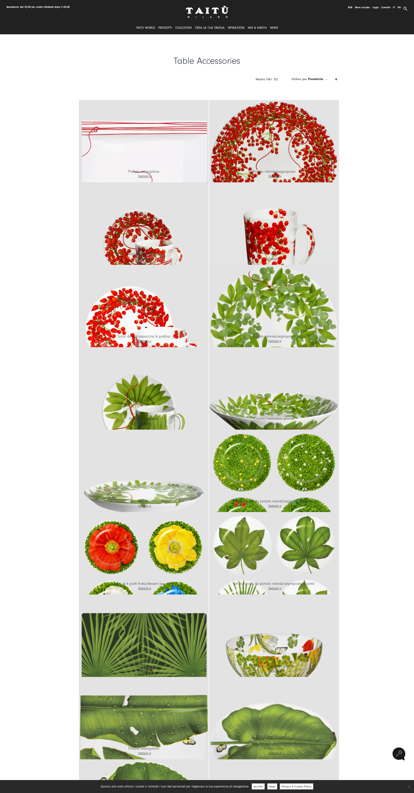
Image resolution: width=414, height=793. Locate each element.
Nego (272, 786)
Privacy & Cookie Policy (297, 786)
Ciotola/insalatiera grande (274, 419)
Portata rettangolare (143, 171)
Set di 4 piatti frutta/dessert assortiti (144, 584)
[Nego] (408, 786)
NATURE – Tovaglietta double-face (144, 666)
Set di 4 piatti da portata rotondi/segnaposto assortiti (274, 501)
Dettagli (143, 176)
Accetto (258, 786)
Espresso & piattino (143, 254)
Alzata (144, 501)
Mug (274, 254)
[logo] (207, 7)
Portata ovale (274, 748)
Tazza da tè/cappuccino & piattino (143, 336)
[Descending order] (336, 79)
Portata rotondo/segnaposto (273, 171)
